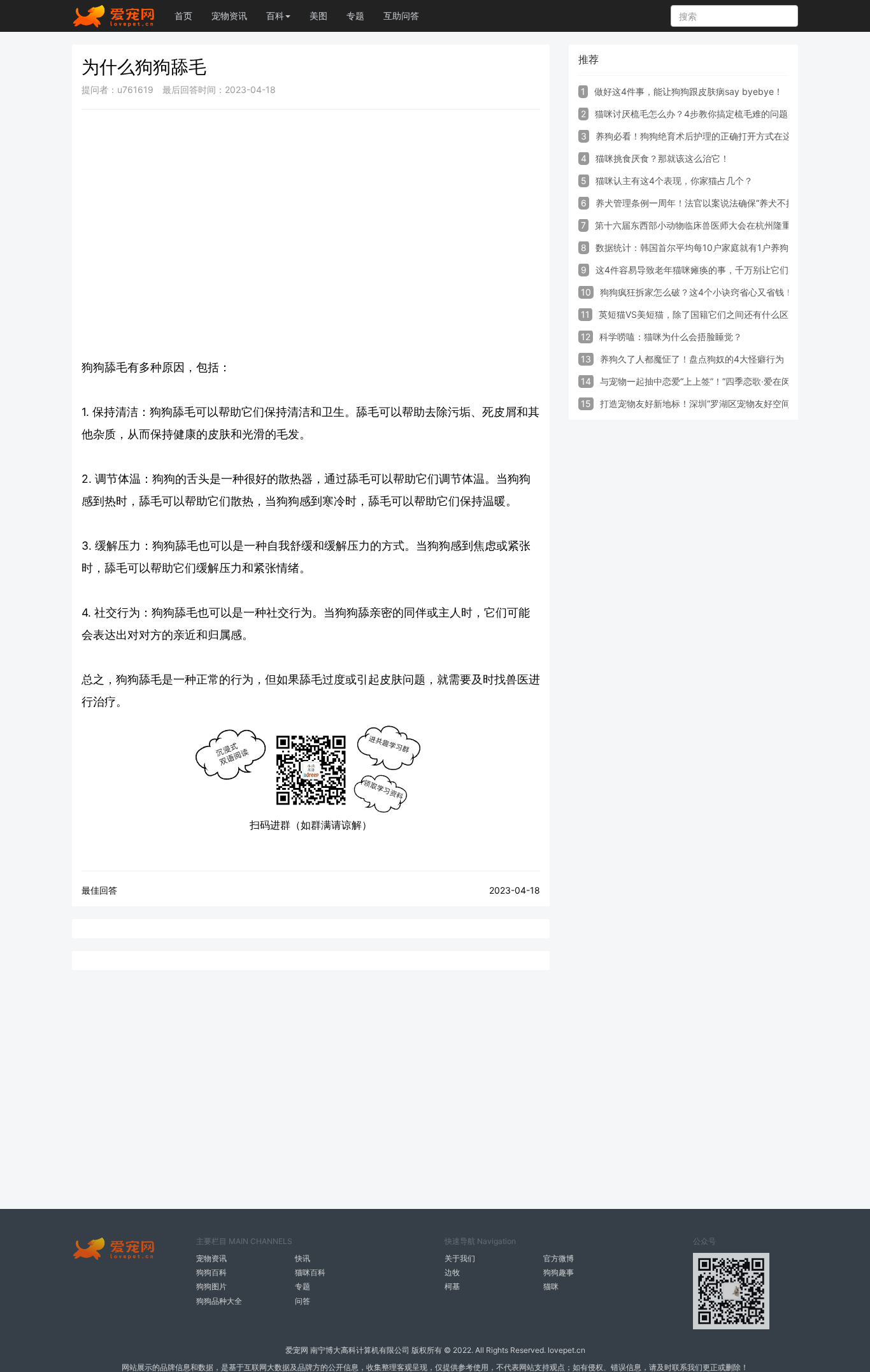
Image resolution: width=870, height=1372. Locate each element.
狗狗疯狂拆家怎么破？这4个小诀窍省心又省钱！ (696, 292)
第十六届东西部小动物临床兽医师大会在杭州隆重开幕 (702, 225)
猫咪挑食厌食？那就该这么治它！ (662, 158)
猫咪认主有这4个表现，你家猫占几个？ (674, 180)
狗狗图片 (211, 1286)
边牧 (452, 1272)
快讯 (302, 1258)
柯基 (452, 1286)
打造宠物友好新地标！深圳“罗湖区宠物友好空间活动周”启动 (719, 403)
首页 (183, 15)
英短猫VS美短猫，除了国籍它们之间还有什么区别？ (702, 314)
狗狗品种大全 (219, 1301)
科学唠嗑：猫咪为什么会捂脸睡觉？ (670, 336)
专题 (355, 15)
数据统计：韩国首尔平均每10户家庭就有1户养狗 (691, 247)
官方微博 (558, 1258)
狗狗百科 (211, 1272)
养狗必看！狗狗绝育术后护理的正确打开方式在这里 (698, 136)
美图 (318, 15)
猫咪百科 (310, 1272)
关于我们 (460, 1258)
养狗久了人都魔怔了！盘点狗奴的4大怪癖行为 (692, 359)
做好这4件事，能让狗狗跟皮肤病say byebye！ (688, 91)
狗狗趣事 (558, 1272)
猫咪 (551, 1286)
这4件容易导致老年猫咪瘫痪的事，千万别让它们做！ (700, 269)
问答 (302, 1301)
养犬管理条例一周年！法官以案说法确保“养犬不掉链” (701, 202)
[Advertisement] (311, 211)
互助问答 (401, 15)
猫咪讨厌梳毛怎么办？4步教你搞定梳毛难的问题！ (696, 113)
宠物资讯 (229, 15)
